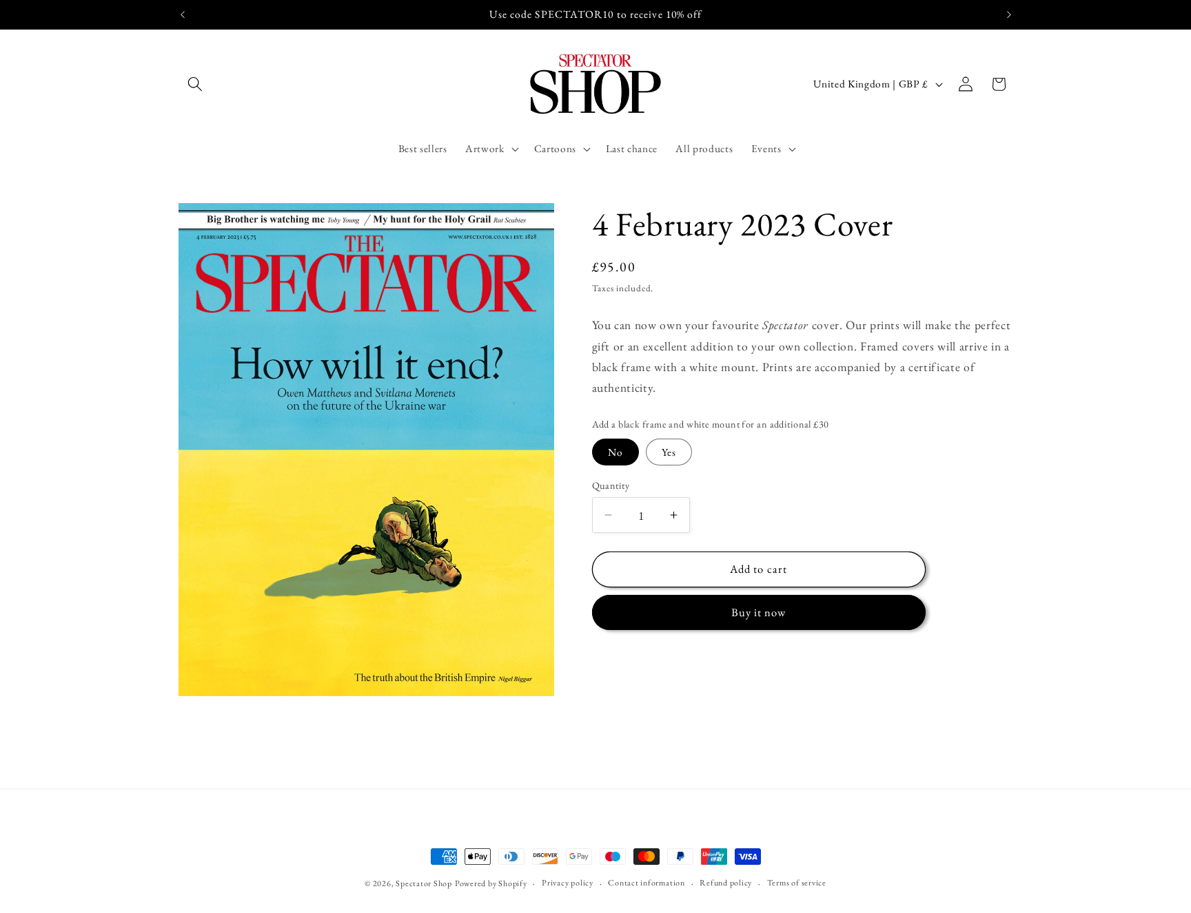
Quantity (611, 485)
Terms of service (796, 882)
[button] (195, 84)
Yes (669, 452)
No (615, 452)
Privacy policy (567, 882)
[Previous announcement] (182, 14)
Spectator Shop (424, 883)
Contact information (646, 882)
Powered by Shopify (491, 883)
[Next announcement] (1009, 14)
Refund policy (726, 882)
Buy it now (758, 612)
